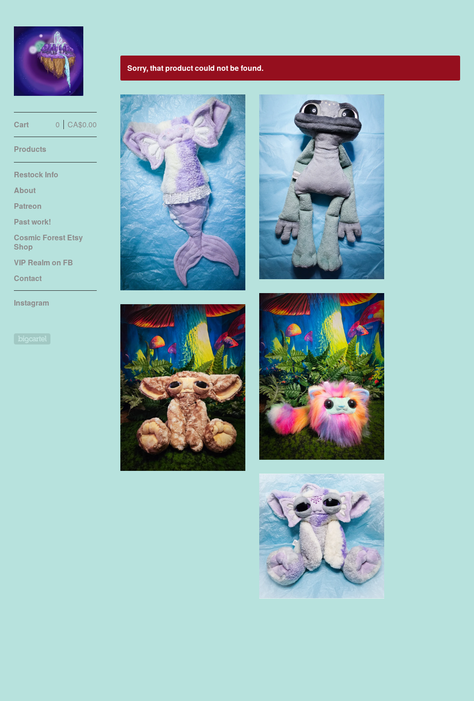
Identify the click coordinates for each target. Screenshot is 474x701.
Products (30, 149)
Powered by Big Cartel (32, 338)
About (25, 190)
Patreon (28, 205)
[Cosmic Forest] (48, 61)
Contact (28, 278)
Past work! (32, 221)
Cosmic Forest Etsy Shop (48, 242)
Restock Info (36, 174)
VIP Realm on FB (43, 262)
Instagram (31, 302)
